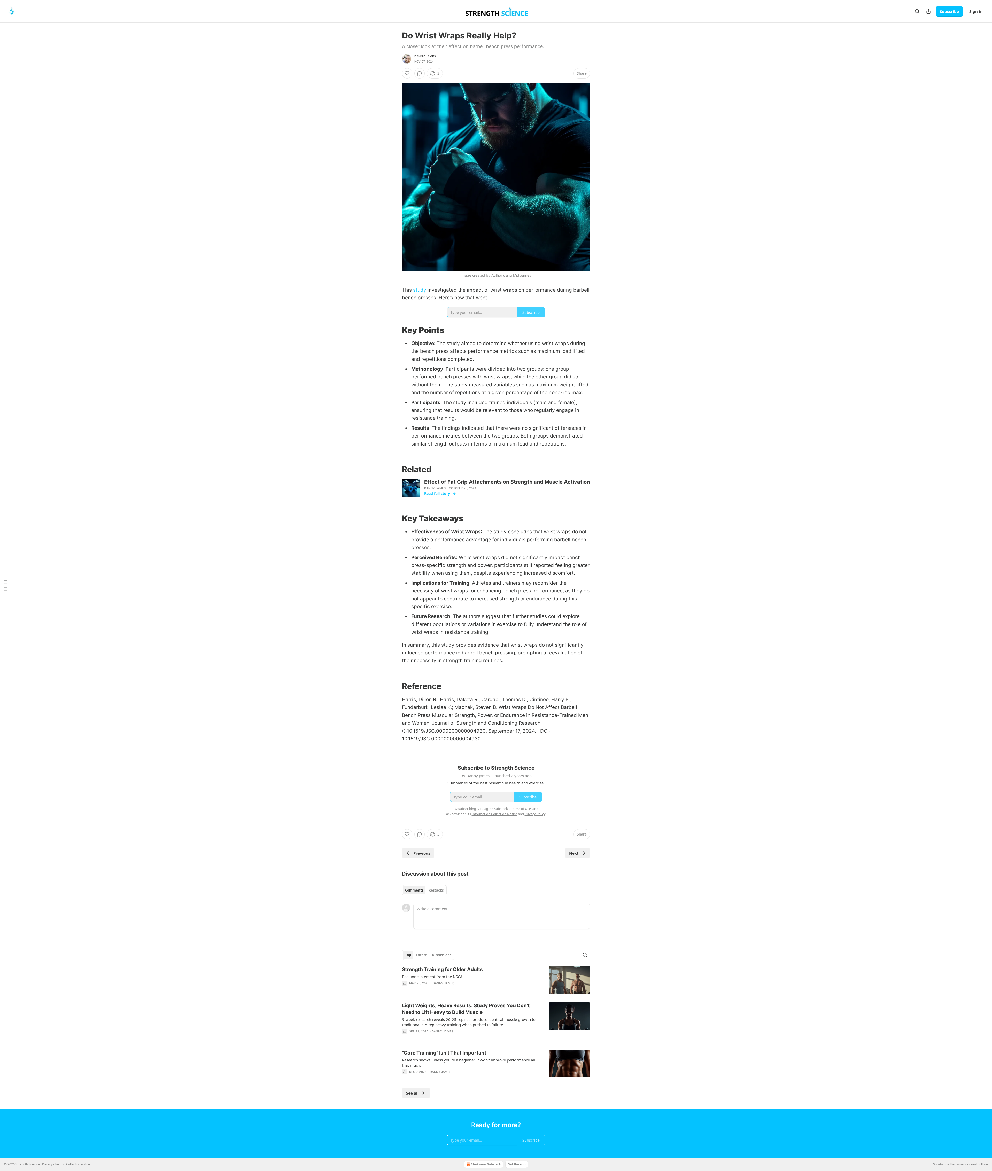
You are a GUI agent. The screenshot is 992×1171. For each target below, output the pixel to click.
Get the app (517, 1164)
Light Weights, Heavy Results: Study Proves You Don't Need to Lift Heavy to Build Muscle (466, 1009)
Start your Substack (486, 1164)
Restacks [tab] (436, 890)
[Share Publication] (928, 11)
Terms (59, 1164)
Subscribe (949, 11)
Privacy (47, 1164)
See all (412, 1093)
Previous (421, 853)
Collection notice (78, 1164)
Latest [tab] (421, 955)
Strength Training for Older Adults (442, 969)
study (419, 290)
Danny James (425, 56)
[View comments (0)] (419, 73)
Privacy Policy (535, 813)
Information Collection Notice (494, 813)
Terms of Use (521, 808)
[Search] (917, 11)
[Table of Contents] (5, 585)
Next (574, 853)
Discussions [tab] (441, 955)
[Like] (407, 73)
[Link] (395, 330)
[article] (496, 980)
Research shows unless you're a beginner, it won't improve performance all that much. (468, 1062)
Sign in (976, 11)
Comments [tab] (414, 890)
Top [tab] (408, 955)
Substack (939, 1164)
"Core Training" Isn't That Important (444, 1053)
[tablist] (424, 890)
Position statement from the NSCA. (433, 976)
